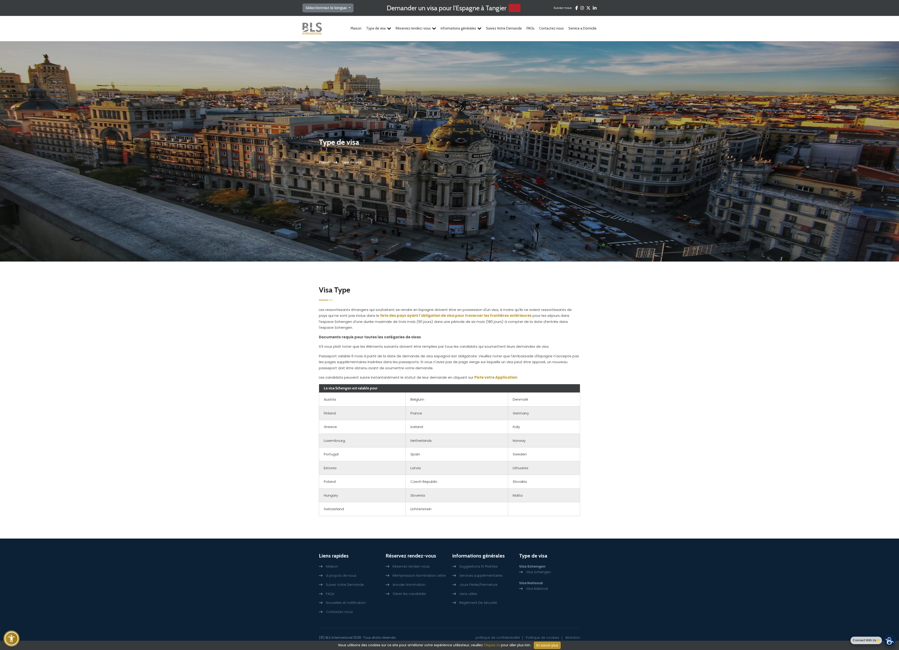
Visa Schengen (538, 572)
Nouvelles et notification (346, 602)
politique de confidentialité (497, 637)
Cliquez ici (492, 645)
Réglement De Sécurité (478, 602)
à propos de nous (341, 575)
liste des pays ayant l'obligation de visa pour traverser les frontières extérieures (456, 315)
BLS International (339, 637)
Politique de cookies (542, 637)
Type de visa (376, 28)
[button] (11, 638)
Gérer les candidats (409, 593)
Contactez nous (551, 28)
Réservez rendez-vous (413, 28)
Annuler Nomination (409, 584)
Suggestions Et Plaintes (478, 566)
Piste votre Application (495, 377)
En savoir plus (547, 645)
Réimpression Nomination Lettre (419, 575)
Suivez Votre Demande (504, 28)
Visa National (537, 588)
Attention (572, 637)
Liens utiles (468, 593)
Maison (355, 28)
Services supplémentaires (481, 575)
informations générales (458, 28)
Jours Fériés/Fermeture (478, 584)
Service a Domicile (582, 28)
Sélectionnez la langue (327, 8)
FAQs (530, 28)
